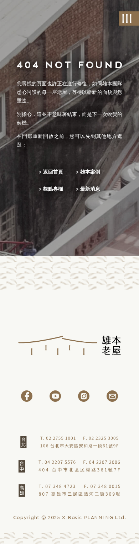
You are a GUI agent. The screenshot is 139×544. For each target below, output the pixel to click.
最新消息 (90, 189)
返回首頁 (53, 172)
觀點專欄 (53, 189)
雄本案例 (90, 172)
